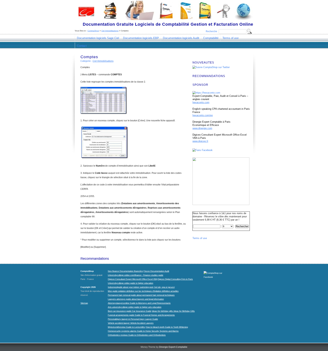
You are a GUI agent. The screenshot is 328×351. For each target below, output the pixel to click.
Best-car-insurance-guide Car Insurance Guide (129, 311)
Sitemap (84, 303)
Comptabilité (210, 38)
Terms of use (230, 38)
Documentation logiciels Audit (181, 38)
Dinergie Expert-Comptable (173, 347)
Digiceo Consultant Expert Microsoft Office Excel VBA (132, 279)
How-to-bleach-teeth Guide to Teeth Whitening (167, 327)
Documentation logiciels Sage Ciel (98, 38)
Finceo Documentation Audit (156, 271)
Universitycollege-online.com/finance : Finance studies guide (135, 275)
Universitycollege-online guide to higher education (130, 283)
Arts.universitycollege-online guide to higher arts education (134, 307)
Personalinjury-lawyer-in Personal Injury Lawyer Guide (133, 319)
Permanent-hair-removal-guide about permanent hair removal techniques (141, 295)
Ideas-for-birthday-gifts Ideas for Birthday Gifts (173, 311)
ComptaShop (93, 31)
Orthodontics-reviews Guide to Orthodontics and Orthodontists (137, 335)
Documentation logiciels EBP (141, 38)
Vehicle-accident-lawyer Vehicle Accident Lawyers (131, 323)
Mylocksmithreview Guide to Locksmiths (126, 327)
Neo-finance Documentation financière (125, 271)
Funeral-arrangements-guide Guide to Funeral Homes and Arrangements (141, 315)
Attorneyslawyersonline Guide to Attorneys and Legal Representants (139, 303)
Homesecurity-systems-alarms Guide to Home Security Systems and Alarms (143, 331)
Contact (82, 45)
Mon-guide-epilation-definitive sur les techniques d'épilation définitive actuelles (143, 291)
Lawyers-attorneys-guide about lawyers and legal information (136, 299)
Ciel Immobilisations (109, 31)
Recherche (211, 31)
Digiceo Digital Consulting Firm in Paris (175, 279)
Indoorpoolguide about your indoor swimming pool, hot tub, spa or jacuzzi (141, 287)
